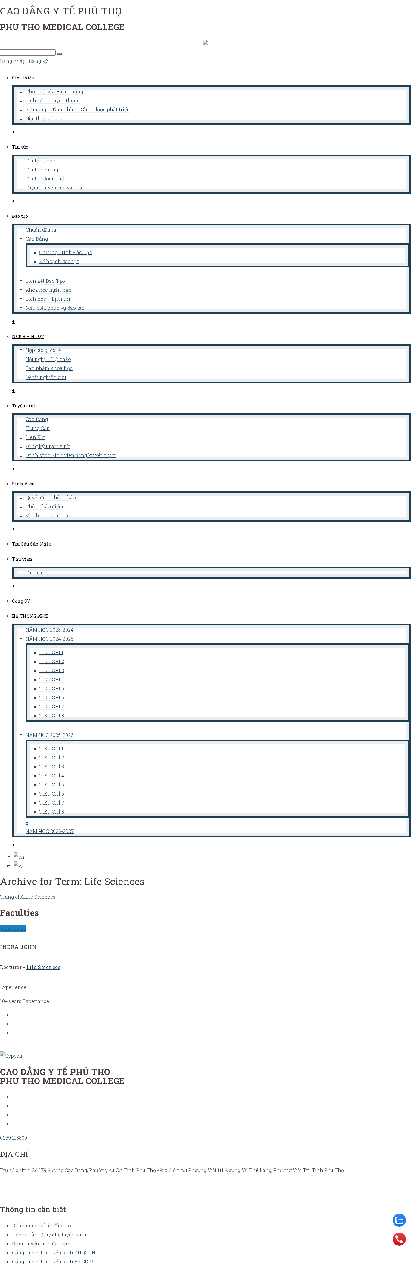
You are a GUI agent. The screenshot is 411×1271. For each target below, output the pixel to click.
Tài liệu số (37, 572)
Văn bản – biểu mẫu (48, 515)
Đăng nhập (13, 61)
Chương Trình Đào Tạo (65, 252)
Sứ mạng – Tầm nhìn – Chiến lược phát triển (78, 109)
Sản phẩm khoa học (49, 368)
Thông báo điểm (44, 506)
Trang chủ (12, 897)
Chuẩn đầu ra (41, 229)
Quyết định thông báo (51, 497)
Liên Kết (35, 437)
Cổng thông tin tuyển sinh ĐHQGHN (53, 1252)
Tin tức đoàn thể (45, 178)
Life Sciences (39, 897)
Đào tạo (20, 216)
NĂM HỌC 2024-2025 (49, 639)
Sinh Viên (23, 484)
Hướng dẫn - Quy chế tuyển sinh (49, 1234)
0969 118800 (13, 1137)
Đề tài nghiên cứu (46, 377)
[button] (59, 54)
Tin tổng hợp (40, 160)
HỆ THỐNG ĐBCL (30, 616)
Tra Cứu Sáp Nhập (32, 544)
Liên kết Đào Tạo (45, 281)
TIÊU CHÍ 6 (51, 697)
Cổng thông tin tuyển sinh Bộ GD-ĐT (54, 1261)
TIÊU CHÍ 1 (51, 652)
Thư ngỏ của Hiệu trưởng (54, 91)
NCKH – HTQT (28, 336)
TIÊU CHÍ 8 (51, 715)
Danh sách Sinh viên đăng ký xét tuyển (71, 455)
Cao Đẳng (37, 238)
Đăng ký (38, 61)
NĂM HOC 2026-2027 (50, 831)
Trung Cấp (38, 428)
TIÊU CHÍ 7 (51, 706)
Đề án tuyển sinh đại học (40, 1243)
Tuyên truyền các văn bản (55, 187)
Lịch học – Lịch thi (48, 299)
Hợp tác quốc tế (43, 350)
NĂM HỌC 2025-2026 (49, 735)
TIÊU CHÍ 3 (51, 670)
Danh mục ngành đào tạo (41, 1225)
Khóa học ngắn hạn (49, 290)
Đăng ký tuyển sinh (48, 446)
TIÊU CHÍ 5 (51, 688)
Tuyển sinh (24, 405)
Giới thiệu (23, 78)
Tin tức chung (42, 169)
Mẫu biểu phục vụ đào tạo (55, 308)
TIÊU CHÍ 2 (51, 661)
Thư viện (22, 559)
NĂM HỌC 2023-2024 (49, 629)
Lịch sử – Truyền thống (53, 100)
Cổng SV (21, 601)
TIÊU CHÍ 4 (51, 679)
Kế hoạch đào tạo (59, 261)
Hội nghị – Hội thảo (48, 359)
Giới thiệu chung (44, 118)
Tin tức (20, 147)
